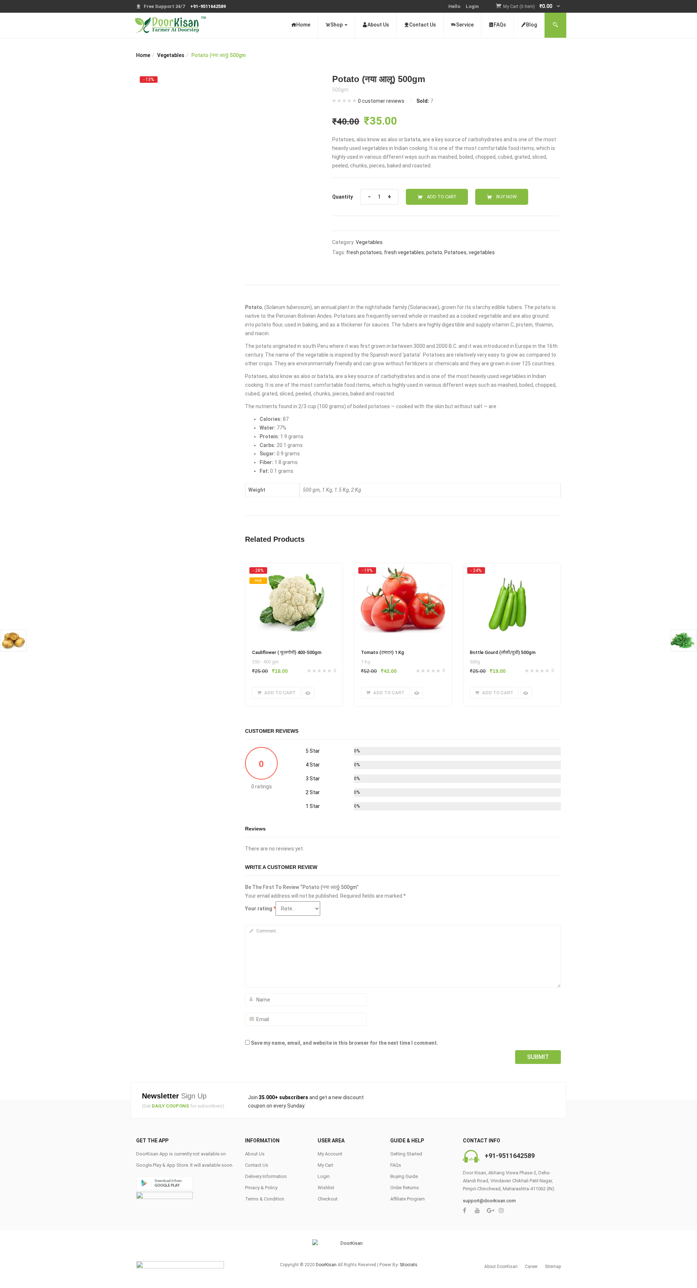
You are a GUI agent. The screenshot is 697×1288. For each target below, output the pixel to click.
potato (434, 252)
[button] (532, 6)
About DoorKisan (501, 1266)
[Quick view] (308, 693)
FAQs (500, 25)
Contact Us (422, 25)
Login (472, 6)
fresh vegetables (404, 252)
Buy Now (506, 196)
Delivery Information (266, 1176)
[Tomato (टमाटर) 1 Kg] (403, 570)
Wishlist (326, 1187)
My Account (330, 1154)
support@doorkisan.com (489, 1200)
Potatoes (455, 252)
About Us (378, 25)
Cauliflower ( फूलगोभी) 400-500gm (286, 652)
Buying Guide (404, 1176)
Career (531, 1266)
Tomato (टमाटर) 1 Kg (382, 652)
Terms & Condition (264, 1199)
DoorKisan (326, 1264)
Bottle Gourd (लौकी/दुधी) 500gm (502, 652)
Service (465, 25)
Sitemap (553, 1266)
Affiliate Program (407, 1199)
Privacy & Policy (261, 1187)
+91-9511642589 (510, 1155)
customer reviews (381, 101)
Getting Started (406, 1154)
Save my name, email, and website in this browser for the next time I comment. (344, 1043)
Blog (531, 25)
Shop (337, 25)
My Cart (325, 1165)
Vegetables (170, 55)
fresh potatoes (364, 252)
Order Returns (404, 1187)
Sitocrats (408, 1264)
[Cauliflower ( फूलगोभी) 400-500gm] (294, 570)
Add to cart (442, 196)
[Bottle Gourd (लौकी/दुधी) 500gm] (512, 570)
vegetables (482, 252)
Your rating (260, 908)
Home (303, 25)
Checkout (328, 1199)
